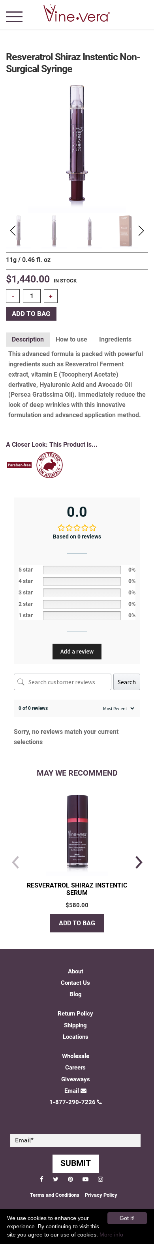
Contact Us (75, 982)
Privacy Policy (101, 1195)
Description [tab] (28, 339)
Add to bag (31, 313)
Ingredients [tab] (115, 339)
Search (127, 682)
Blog (75, 994)
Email (71, 1090)
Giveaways (75, 1079)
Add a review (77, 651)
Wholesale (75, 1056)
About (75, 971)
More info (111, 1234)
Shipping (75, 1025)
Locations (75, 1036)
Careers (75, 1067)
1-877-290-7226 (72, 1102)
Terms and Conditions (54, 1195)
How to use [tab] (71, 339)
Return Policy (75, 1013)
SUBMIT (75, 1163)
